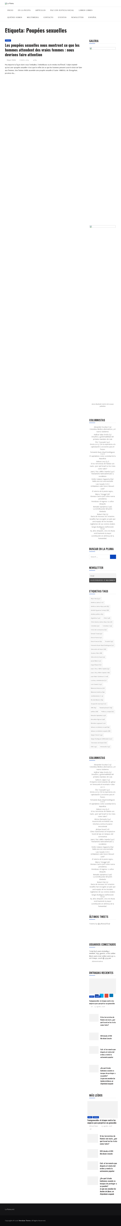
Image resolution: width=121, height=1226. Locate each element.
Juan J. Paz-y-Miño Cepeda (100, 669)
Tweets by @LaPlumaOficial (99, 924)
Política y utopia (107, 711)
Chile (107, 618)
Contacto (48, 17)
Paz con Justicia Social (62, 10)
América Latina (97, 602)
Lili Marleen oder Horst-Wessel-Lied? (103, 488)
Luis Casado (96, 684)
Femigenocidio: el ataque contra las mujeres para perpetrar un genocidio (102, 1002)
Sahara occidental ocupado (100, 731)
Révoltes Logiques (98, 723)
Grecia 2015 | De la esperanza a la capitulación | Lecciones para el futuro (102, 446)
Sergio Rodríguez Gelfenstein (101, 739)
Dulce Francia (96, 641)
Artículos (40, 10)
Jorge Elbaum (96, 665)
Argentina (95, 618)
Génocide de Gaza (98, 657)
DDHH (91, 996)
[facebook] (96, 1110)
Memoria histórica (97, 692)
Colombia (95, 626)
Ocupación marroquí (98, 704)
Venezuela (105, 746)
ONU (93, 708)
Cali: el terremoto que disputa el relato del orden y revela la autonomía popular (108, 1053)
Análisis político (97, 614)
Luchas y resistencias (98, 680)
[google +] (106, 995)
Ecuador (109, 641)
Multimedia (33, 17)
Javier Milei (96, 661)
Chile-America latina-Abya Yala (101, 622)
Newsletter (77, 17)
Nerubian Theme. (25, 1221)
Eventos (62, 17)
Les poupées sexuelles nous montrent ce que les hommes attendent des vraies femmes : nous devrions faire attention (42, 49)
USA (94, 746)
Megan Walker (11, 60)
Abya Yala (95, 598)
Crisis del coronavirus (99, 630)
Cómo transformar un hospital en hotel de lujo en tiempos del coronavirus (102, 834)
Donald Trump (96, 633)
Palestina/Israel (106, 708)
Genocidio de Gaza (98, 649)
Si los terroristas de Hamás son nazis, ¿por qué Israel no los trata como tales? (102, 466)
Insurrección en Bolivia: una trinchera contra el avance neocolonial (102, 824)
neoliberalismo (97, 696)
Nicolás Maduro (97, 700)
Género (8, 40)
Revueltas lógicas (98, 719)
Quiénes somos (14, 17)
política (94, 711)
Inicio (10, 10)
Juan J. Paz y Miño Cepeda (100, 672)
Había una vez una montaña (102, 481)
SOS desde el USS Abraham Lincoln (106, 1037)
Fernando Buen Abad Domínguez (102, 645)
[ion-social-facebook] (93, 934)
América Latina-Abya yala (100, 606)
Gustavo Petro (96, 653)
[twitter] (101, 995)
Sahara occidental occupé (100, 727)
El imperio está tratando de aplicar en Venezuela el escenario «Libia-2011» (102, 784)
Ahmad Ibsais (93, 1126)
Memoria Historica (97, 688)
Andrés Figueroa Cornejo (100, 610)
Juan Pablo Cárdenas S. (99, 676)
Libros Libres (86, 10)
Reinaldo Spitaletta (98, 715)
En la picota (24, 10)
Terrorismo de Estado (99, 743)
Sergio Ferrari (96, 735)
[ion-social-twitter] (98, 934)
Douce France (96, 637)
